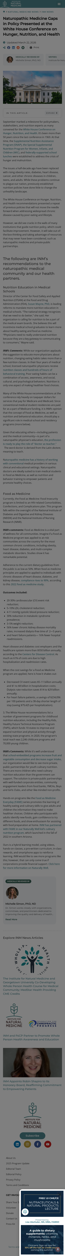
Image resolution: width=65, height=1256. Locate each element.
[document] (32, 628)
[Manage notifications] (57, 1249)
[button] (59, 1194)
